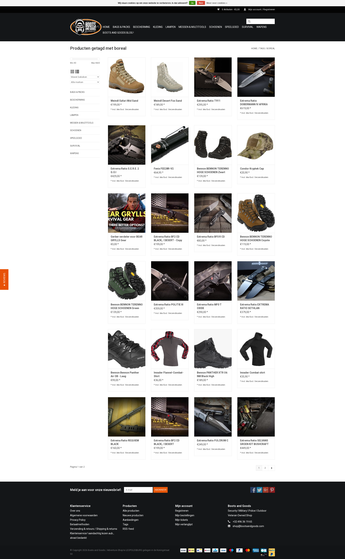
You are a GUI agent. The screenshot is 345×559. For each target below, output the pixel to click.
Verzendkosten (132, 109)
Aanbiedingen (131, 519)
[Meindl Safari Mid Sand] (127, 77)
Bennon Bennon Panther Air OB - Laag (125, 374)
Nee (201, 3)
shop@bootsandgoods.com (248, 526)
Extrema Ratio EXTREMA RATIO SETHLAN (254, 306)
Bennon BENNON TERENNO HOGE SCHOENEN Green (127, 306)
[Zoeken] (248, 21)
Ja (192, 3)
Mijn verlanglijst (184, 524)
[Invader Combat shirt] (256, 349)
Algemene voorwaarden (84, 515)
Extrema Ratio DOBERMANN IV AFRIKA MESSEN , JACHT (254, 102)
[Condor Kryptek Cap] (256, 145)
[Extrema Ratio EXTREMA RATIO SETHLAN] (256, 281)
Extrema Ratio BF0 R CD (211, 236)
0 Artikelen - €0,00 (230, 9)
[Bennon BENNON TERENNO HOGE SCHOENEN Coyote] (256, 213)
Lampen (171, 26)
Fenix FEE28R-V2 (164, 168)
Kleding (158, 26)
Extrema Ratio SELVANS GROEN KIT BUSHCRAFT (254, 442)
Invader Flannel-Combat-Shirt (168, 374)
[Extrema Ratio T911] (213, 77)
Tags (262, 48)
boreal (271, 48)
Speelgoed (232, 26)
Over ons (75, 510)
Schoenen (215, 26)
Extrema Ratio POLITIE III (168, 304)
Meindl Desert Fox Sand (168, 100)
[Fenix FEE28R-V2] (170, 145)
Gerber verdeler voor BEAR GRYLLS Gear (126, 238)
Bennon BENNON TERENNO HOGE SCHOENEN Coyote (256, 238)
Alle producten (131, 510)
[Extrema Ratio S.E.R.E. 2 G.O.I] (127, 145)
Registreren (181, 510)
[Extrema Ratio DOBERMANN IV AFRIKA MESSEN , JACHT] (256, 77)
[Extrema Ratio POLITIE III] (170, 281)
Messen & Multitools (192, 26)
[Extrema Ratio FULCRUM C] (213, 417)
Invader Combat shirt (252, 372)
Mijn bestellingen (184, 515)
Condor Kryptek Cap (252, 168)
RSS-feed (128, 528)
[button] (4, 279)
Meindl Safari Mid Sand (124, 100)
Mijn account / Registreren (261, 9)
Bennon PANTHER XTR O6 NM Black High (212, 374)
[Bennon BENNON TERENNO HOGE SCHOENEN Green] (127, 281)
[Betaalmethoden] (183, 550)
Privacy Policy (78, 519)
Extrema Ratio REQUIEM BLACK (125, 442)
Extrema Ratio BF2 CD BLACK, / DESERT (166, 442)
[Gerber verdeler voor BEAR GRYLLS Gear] (127, 213)
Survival (247, 26)
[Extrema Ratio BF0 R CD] (213, 213)
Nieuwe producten (133, 515)
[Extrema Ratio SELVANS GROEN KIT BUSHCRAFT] (256, 417)
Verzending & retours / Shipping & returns (93, 528)
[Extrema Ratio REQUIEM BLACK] (127, 417)
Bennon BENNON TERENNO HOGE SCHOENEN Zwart (213, 170)
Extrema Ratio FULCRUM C (212, 440)
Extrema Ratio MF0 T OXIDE (209, 306)
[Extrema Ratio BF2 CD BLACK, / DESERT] (170, 417)
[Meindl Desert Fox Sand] (170, 77)
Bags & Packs (121, 26)
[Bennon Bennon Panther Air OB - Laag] (127, 349)
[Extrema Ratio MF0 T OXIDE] (213, 281)
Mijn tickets (181, 519)
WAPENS (261, 26)
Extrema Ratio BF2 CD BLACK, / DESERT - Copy (168, 238)
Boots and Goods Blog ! (118, 32)
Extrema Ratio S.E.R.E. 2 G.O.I (125, 170)
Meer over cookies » (216, 3)
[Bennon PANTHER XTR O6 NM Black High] (213, 349)
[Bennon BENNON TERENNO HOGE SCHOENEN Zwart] (213, 145)
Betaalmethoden (79, 524)
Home (106, 26)
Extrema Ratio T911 (208, 100)
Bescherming (141, 26)
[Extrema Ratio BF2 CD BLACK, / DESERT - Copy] (170, 213)
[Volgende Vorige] (271, 468)
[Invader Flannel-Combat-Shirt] (170, 349)
